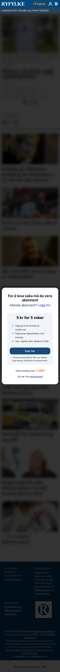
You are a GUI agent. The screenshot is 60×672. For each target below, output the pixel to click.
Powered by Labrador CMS (30, 666)
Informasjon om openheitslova (30, 656)
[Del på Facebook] (24, 102)
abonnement (36, 376)
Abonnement (13, 610)
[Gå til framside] (15, 4)
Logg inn (50, 4)
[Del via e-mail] (34, 102)
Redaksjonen (13, 606)
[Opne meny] (56, 4)
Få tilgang (39, 3)
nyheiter (9, 115)
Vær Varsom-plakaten (42, 631)
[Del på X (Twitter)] (30, 102)
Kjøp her (30, 351)
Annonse (10, 613)
